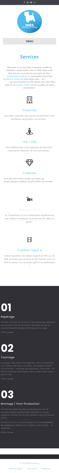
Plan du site (32, 469)
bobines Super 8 (23, 85)
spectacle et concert (11, 79)
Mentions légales (15, 469)
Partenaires (45, 469)
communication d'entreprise (18, 76)
